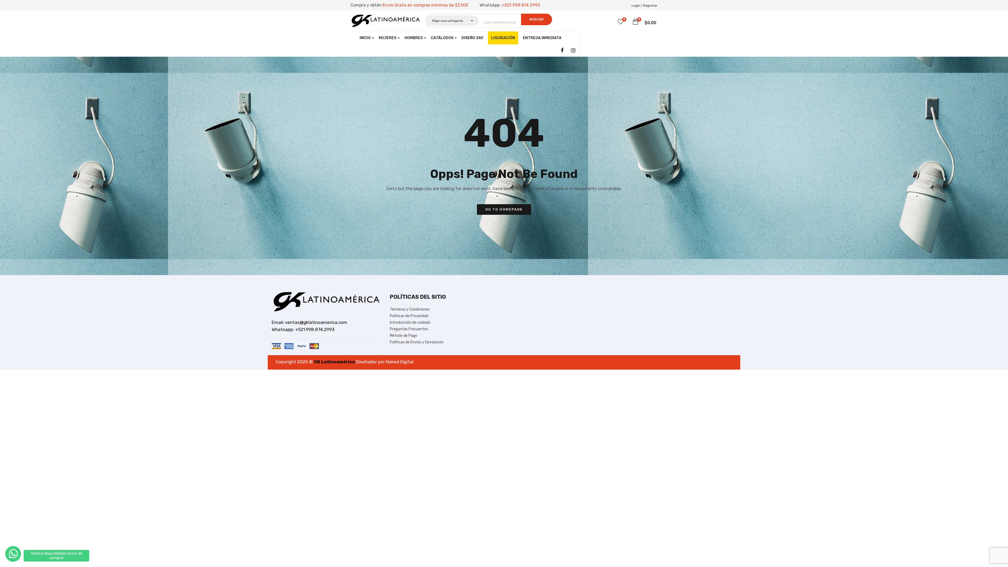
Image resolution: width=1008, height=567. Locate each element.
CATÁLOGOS (442, 38)
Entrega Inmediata (542, 38)
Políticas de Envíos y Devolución (417, 342)
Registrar (650, 5)
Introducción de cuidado (410, 322)
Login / (637, 5)
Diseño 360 (472, 38)
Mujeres (388, 38)
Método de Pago (403, 335)
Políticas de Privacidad (409, 316)
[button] (635, 22)
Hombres (414, 38)
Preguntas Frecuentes (409, 329)
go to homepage (504, 209)
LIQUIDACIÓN (503, 38)
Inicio (365, 38)
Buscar (536, 19)
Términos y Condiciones (410, 309)
